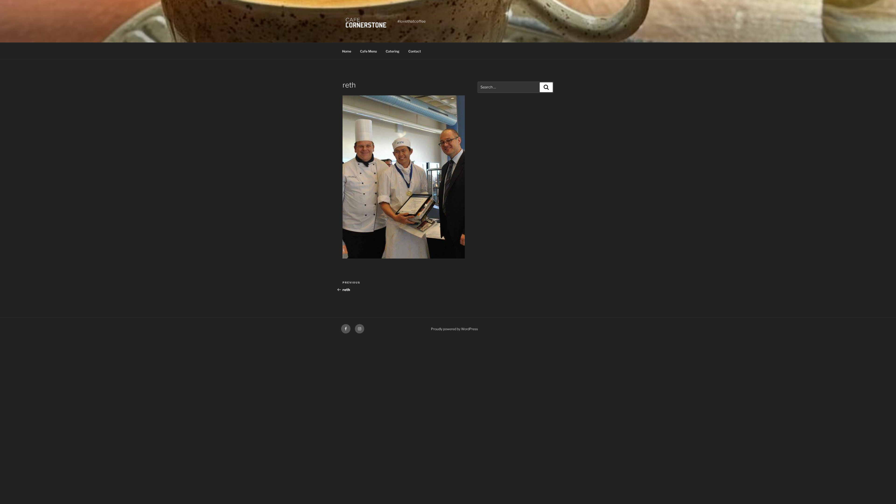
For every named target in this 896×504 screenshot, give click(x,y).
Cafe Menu (368, 51)
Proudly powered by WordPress (454, 329)
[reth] (404, 257)
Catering (392, 51)
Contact (414, 51)
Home (346, 51)
